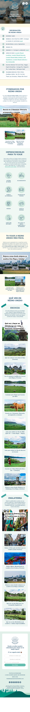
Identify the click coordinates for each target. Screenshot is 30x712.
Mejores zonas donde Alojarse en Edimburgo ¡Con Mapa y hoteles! (20, 289)
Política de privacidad (15, 673)
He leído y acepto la (12, 662)
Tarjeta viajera (21, 209)
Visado (9, 208)
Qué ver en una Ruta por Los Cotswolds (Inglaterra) (20, 143)
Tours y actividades (8, 195)
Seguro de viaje (8, 181)
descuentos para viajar (10, 166)
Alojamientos (21, 180)
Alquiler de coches (21, 195)
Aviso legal (15, 676)
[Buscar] (23, 3)
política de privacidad (15, 662)
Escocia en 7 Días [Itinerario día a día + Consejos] (10, 142)
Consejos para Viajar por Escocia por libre (9, 289)
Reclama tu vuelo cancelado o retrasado (21, 224)
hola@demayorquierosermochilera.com (15, 678)
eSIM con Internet (8, 223)
